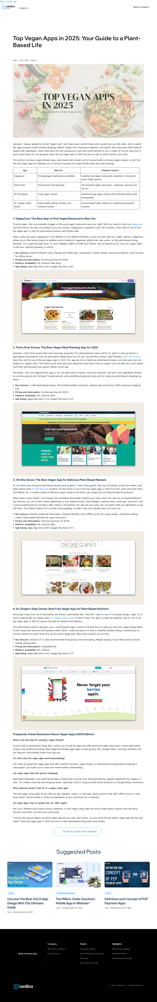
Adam (9, 912)
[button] (25, 8)
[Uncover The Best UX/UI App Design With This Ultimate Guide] (29, 874)
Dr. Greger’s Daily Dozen (62, 617)
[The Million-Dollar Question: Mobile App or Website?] (78, 874)
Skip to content (7, 1)
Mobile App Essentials (65, 893)
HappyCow (137, 224)
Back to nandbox (141, 7)
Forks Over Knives (131, 356)
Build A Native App (27, 953)
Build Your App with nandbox (80, 831)
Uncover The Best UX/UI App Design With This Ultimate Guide (27, 903)
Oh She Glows (39, 488)
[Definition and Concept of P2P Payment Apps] (127, 874)
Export (11, 893)
